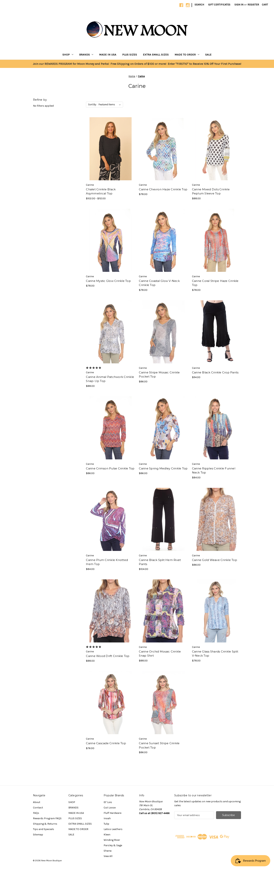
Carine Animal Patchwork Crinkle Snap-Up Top (110, 379)
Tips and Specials (43, 829)
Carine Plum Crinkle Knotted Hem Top (107, 562)
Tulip (106, 823)
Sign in (238, 4)
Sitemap (38, 834)
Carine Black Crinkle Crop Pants (215, 372)
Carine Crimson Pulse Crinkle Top (110, 468)
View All (108, 856)
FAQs (36, 813)
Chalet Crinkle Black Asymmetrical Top (101, 191)
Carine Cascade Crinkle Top (106, 743)
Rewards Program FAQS (47, 818)
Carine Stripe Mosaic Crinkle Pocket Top (159, 374)
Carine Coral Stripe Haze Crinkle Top (215, 283)
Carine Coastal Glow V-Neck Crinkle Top (159, 283)
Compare (109, 148)
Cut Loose (110, 807)
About (36, 802)
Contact (38, 807)
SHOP (66, 54)
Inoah (107, 818)
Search (199, 4)
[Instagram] (188, 5)
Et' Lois (108, 802)
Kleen (107, 834)
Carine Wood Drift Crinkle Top (107, 656)
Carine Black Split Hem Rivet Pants (160, 562)
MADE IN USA (107, 54)
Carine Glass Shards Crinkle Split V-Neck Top (215, 654)
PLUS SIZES (129, 54)
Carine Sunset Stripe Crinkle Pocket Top (159, 745)
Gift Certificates (219, 4)
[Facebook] (181, 5)
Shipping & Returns (45, 823)
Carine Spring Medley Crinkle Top (163, 468)
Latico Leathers (113, 829)
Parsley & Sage (113, 845)
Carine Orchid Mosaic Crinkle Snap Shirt (160, 654)
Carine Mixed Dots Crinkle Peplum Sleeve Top (211, 191)
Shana (107, 850)
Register (253, 4)
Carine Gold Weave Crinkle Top (214, 560)
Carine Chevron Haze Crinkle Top (163, 189)
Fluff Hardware (112, 813)
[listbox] (110, 104)
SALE (208, 54)
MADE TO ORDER (185, 54)
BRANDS (84, 54)
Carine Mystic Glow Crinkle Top (108, 281)
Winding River (112, 840)
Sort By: (92, 104)
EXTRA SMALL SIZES (156, 54)
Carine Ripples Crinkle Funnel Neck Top (213, 470)
